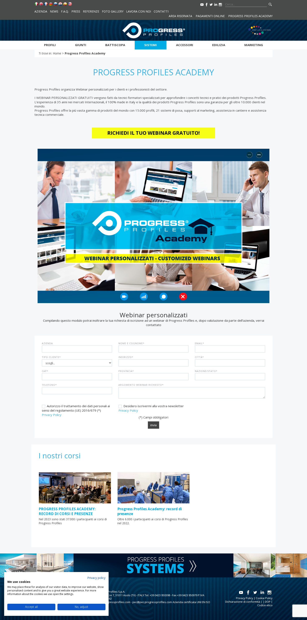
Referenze (91, 11)
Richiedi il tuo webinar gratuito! (153, 132)
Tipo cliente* (51, 357)
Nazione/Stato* (206, 371)
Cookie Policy (264, 598)
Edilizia (218, 45)
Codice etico (265, 605)
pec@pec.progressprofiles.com (152, 602)
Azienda (40, 11)
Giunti (80, 45)
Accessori (184, 45)
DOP (267, 602)
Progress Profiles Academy (250, 16)
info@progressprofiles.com (113, 602)
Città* (199, 357)
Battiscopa (115, 45)
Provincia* (126, 371)
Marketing (253, 45)
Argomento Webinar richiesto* (141, 385)
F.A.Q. (65, 11)
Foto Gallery (112, 11)
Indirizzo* (125, 357)
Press (75, 11)
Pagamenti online (210, 16)
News (54, 11)
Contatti (161, 11)
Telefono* (49, 385)
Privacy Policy (51, 415)
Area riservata (180, 16)
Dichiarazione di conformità (242, 602)
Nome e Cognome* (131, 343)
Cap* (45, 371)
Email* (199, 343)
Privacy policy (96, 578)
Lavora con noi (138, 11)
